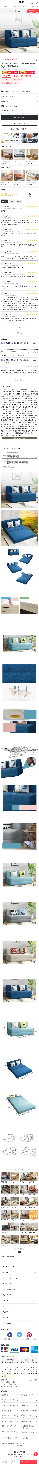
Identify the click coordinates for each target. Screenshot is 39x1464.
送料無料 (16, 76)
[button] (1, 156)
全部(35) (4, 201)
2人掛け (19, 79)
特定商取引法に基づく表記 (15, 1443)
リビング (5, 79)
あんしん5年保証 (25, 76)
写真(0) (12, 201)
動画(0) (19, 201)
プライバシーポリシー (30, 1443)
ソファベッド (5, 6)
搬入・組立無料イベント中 (10, 83)
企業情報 (4, 1443)
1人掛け (12, 79)
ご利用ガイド (19, 1445)
